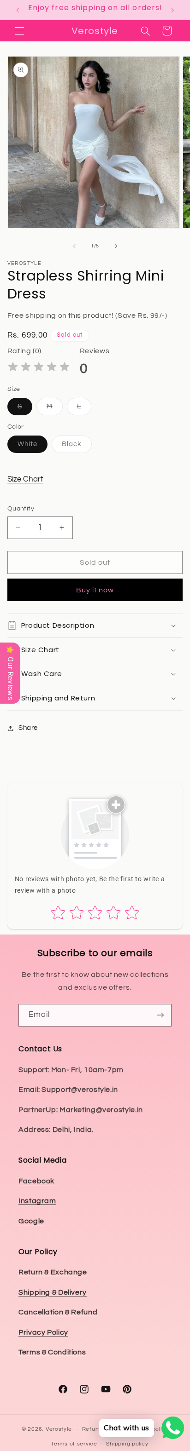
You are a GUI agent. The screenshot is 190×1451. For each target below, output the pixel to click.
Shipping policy (127, 1443)
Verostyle (59, 1429)
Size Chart (25, 479)
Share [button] (28, 727)
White (33, 446)
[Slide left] (74, 246)
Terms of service (74, 1443)
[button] (19, 30)
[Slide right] (116, 246)
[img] (38, 368)
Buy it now (95, 590)
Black (77, 446)
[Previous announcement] (17, 10)
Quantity (20, 508)
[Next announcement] (172, 10)
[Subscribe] (160, 1015)
